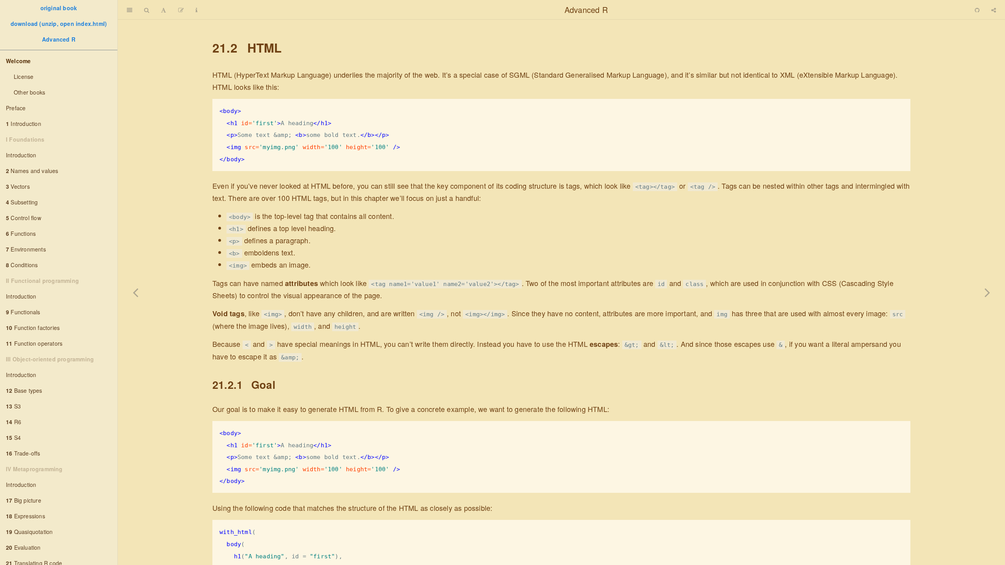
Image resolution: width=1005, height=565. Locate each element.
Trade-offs (23, 453)
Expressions (25, 516)
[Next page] (987, 292)
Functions (21, 233)
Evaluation (23, 547)
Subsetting (22, 202)
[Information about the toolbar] (196, 10)
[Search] (146, 10)
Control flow (23, 218)
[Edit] (181, 10)
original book (58, 8)
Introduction (23, 124)
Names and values (32, 171)
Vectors (18, 186)
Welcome (18, 61)
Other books (29, 92)
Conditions (22, 265)
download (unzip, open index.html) (59, 23)
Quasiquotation (29, 532)
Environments (26, 249)
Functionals (23, 312)
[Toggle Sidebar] (129, 10)
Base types (24, 390)
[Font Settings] (163, 10)
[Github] (977, 10)
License (23, 76)
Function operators (34, 343)
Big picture (23, 500)
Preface (16, 108)
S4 (13, 437)
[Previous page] (135, 292)
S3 (13, 406)
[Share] (993, 10)
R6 (13, 422)
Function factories (33, 328)
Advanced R (58, 39)
